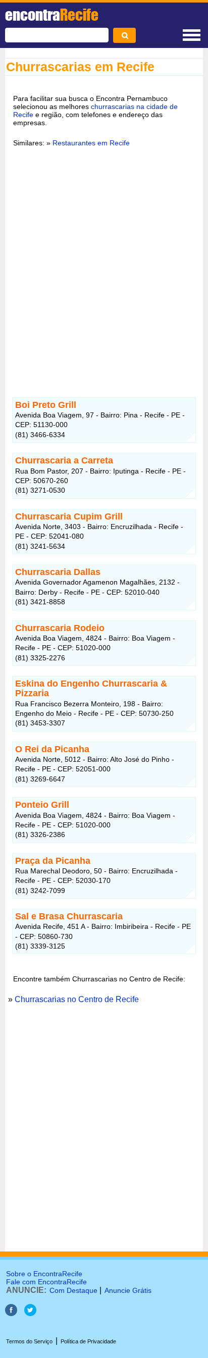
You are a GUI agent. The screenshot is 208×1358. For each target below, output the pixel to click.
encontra (51, 14)
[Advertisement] (104, 266)
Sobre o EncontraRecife (44, 1274)
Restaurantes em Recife (91, 143)
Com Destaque (73, 1290)
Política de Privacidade (88, 1341)
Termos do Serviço (29, 1341)
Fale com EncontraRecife (46, 1282)
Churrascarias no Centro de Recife (77, 999)
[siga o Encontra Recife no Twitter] (30, 1313)
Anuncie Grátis (128, 1290)
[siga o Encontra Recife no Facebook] (11, 1313)
